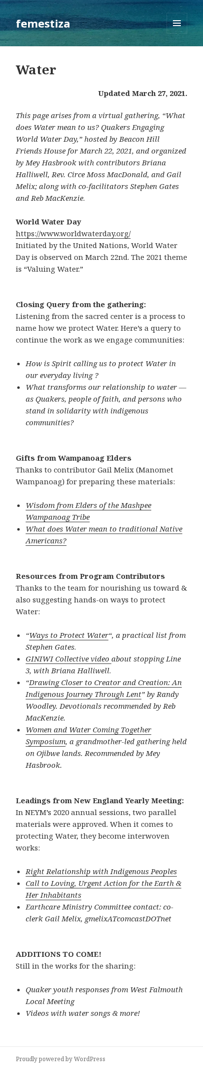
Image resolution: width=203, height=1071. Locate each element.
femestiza (43, 23)
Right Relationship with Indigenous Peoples (101, 871)
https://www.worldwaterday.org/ (73, 233)
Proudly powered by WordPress (60, 1059)
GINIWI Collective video (68, 658)
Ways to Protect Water (68, 635)
